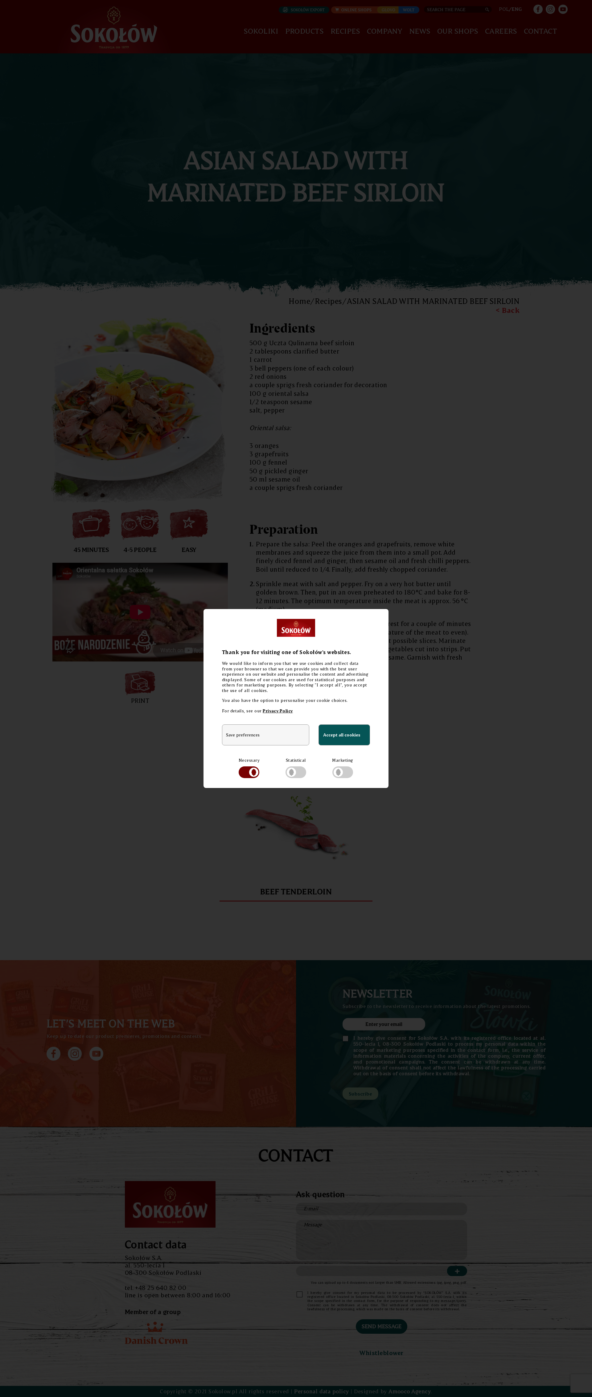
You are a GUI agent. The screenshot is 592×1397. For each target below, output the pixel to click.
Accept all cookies (341, 734)
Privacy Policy (278, 710)
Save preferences (243, 734)
